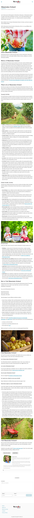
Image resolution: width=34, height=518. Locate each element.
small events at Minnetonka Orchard (15, 278)
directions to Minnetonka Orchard (15, 375)
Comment (3, 481)
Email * (15, 493)
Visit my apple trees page (17, 448)
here (10, 325)
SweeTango (15, 126)
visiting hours (9, 319)
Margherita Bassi (4, 8)
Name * (3, 493)
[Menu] (1, 2)
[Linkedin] (3, 470)
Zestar (19, 126)
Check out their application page (18, 370)
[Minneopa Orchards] (17, 2)
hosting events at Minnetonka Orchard (10, 264)
